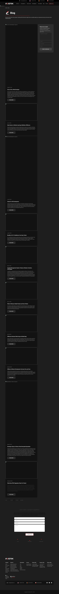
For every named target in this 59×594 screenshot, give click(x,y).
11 (12, 500)
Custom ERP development (14, 569)
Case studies (40, 3)
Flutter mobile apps (22, 569)
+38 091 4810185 (49, 564)
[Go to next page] (22, 500)
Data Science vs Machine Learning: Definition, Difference (18, 125)
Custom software (28, 565)
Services (17, 3)
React (21, 566)
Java (20, 565)
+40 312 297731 (42, 0)
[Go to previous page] (6, 500)
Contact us (51, 3)
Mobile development (13, 565)
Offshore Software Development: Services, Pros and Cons (18, 369)
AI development (12, 568)
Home (6, 564)
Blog (43, 3)
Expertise (11, 562)
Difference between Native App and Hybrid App (17, 336)
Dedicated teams (28, 564)
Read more (11, 132)
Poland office (34, 562)
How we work (29, 3)
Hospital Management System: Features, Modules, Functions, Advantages (19, 268)
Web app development (13, 567)
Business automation (13, 566)
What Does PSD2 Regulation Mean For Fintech (16, 483)
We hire (47, 3)
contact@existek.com (24, 0)
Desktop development (13, 564)
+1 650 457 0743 (33, 0)
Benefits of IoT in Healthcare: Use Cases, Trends (16, 235)
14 (17, 500)
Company (6, 562)
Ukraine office (49, 562)
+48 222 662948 (51, 0)
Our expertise (23, 3)
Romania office (42, 562)
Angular (21, 567)
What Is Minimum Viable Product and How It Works (17, 303)
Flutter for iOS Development (13, 201)
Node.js (21, 568)
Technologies (34, 3)
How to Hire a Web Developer (13, 89)
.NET (20, 564)
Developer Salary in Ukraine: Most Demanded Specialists (18, 446)
